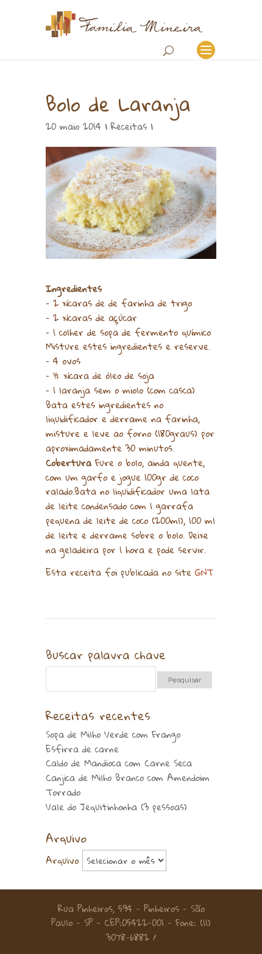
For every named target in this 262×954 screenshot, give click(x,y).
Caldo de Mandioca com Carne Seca (119, 762)
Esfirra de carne (82, 748)
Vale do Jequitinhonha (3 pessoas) (116, 806)
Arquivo (62, 860)
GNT (204, 572)
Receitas (129, 126)
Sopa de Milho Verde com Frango (113, 734)
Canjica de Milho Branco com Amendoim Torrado (128, 784)
